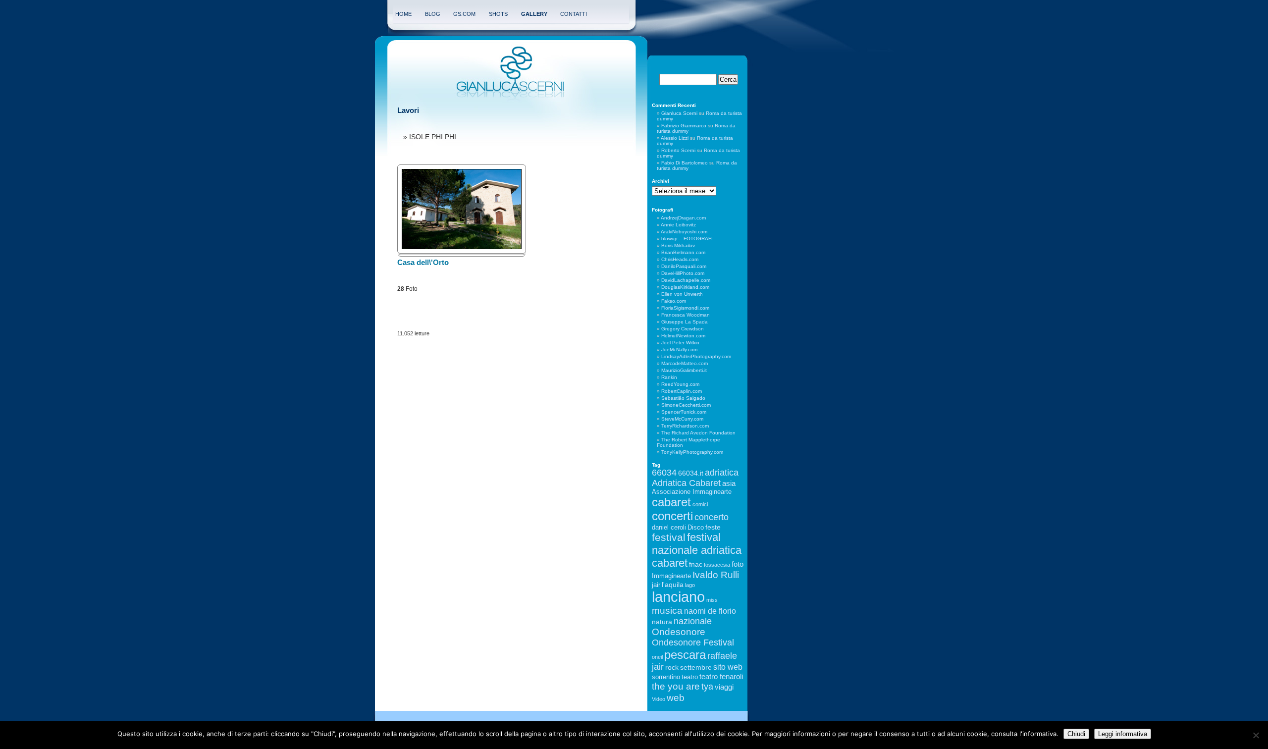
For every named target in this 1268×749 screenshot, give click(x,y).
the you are (676, 686)
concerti (672, 516)
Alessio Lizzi (674, 138)
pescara (685, 654)
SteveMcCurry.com (682, 419)
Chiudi (1076, 734)
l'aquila (673, 584)
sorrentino (666, 677)
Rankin (669, 377)
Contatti (573, 14)
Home (403, 14)
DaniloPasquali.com (683, 266)
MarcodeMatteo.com (684, 363)
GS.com (464, 14)
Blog (432, 14)
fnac (695, 564)
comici (700, 504)
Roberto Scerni (678, 150)
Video (658, 699)
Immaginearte (671, 576)
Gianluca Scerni (679, 113)
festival (669, 537)
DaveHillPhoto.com (682, 273)
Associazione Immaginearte (692, 491)
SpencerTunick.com (683, 412)
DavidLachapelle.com (685, 280)
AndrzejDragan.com (683, 217)
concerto (711, 517)
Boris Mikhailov (678, 245)
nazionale (693, 621)
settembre (696, 667)
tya (707, 687)
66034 (664, 473)
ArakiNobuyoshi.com (684, 231)
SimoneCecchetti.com (686, 405)
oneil (657, 657)
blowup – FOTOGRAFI (687, 238)
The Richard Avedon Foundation (698, 432)
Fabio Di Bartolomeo (684, 162)
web (676, 697)
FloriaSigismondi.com (685, 308)
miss (712, 600)
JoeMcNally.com (679, 349)
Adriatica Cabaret (686, 483)
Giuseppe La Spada (684, 321)
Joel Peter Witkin (680, 342)
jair (656, 585)
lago (690, 585)
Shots (498, 14)
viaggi (724, 687)
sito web (727, 666)
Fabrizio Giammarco (683, 125)
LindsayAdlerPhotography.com (696, 356)
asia (729, 483)
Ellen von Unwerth (682, 294)
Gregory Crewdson (682, 328)
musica (667, 610)
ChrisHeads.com (679, 259)
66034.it (690, 473)
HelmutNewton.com (683, 335)
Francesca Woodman (685, 315)
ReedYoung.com (680, 384)
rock (672, 667)
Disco (695, 527)
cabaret (671, 502)
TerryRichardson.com (685, 425)
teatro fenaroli (721, 676)
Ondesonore (678, 632)
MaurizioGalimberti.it (684, 370)
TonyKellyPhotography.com (692, 452)
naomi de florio (710, 610)
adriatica (722, 473)
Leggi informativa (1122, 734)
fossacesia (717, 565)
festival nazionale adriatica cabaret (696, 550)
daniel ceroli (669, 527)
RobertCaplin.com (681, 391)
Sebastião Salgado (683, 398)
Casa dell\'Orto (423, 263)
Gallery (534, 14)
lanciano (678, 596)
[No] (1256, 735)
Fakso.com (673, 301)
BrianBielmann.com (683, 252)
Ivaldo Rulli (715, 575)
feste (713, 527)
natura (662, 622)
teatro (690, 677)
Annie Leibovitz (678, 224)
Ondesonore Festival (693, 642)
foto (737, 564)
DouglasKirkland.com (685, 287)
